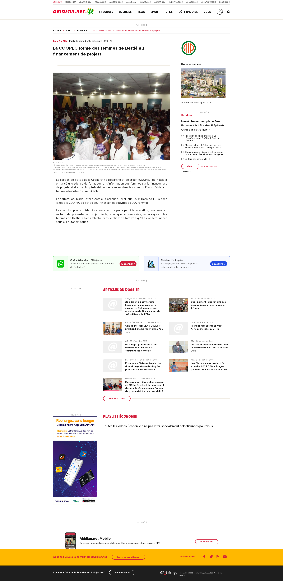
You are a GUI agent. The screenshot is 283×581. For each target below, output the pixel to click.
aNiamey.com (145, 2)
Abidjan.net (70, 2)
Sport (155, 12)
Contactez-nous (122, 572)
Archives (187, 172)
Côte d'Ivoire (188, 12)
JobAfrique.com (208, 2)
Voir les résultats (209, 167)
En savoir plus (206, 541)
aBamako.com (85, 2)
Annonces (106, 12)
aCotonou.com (116, 2)
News (141, 12)
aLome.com (131, 2)
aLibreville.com (176, 2)
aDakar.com (159, 2)
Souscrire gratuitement (128, 557)
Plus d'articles (117, 398)
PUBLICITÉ (141, 25)
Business (125, 12)
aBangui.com (192, 2)
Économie (82, 30)
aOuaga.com (100, 2)
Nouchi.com (224, 2)
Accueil (57, 30)
